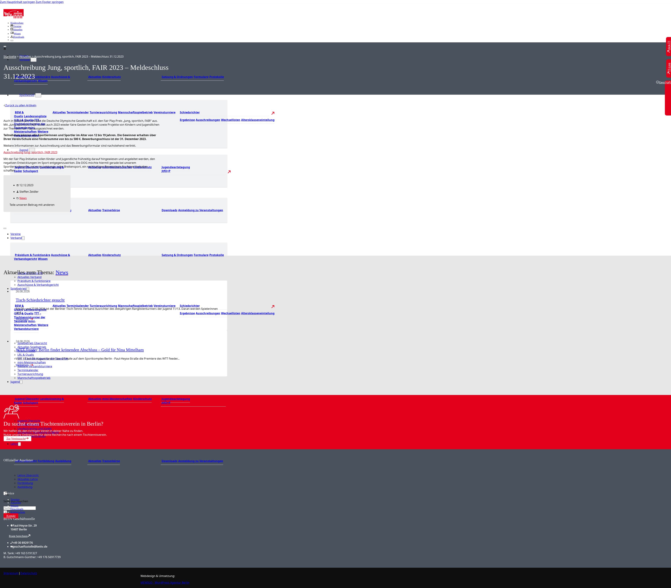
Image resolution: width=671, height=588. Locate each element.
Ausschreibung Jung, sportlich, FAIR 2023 (30, 152)
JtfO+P (166, 171)
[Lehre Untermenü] (19, 444)
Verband (24, 59)
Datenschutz (28, 573)
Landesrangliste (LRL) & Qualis (30, 311)
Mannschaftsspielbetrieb (135, 112)
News (23, 198)
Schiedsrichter (190, 112)
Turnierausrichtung (103, 112)
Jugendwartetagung (176, 167)
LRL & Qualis (25, 355)
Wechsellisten (230, 120)
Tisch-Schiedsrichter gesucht (40, 300)
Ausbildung (63, 461)
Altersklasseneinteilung (258, 120)
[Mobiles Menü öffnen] (4, 228)
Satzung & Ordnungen (177, 77)
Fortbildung (46, 461)
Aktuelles (94, 77)
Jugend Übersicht (27, 399)
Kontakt (10, 515)
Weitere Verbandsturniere (31, 327)
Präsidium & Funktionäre (32, 255)
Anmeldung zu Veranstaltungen (200, 210)
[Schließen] (11, 40)
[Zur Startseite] (13, 17)
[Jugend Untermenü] (32, 150)
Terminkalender (78, 112)
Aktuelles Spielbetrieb (31, 347)
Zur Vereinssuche (16, 438)
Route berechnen (18, 536)
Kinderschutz (16, 23)
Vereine (15, 234)
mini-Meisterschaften (25, 130)
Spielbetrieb (26, 95)
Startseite (9, 56)
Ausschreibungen (208, 120)
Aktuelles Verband (29, 277)
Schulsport (30, 171)
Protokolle (216, 77)
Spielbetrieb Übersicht (32, 343)
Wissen (43, 81)
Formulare (201, 77)
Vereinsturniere (164, 112)
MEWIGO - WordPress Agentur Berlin (164, 582)
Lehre (14, 444)
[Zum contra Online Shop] (29, 489)
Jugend (23, 150)
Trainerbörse (111, 210)
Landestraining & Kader (39, 169)
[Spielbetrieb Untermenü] (38, 95)
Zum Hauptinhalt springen (17, 2)
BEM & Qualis (19, 114)
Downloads (169, 210)
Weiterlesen (22, 364)
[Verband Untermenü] (34, 60)
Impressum (11, 573)
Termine (15, 499)
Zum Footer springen (50, 2)
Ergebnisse (187, 120)
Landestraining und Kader (34, 428)
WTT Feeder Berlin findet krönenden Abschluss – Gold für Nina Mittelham (80, 350)
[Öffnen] (4, 46)
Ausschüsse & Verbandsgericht (38, 285)
